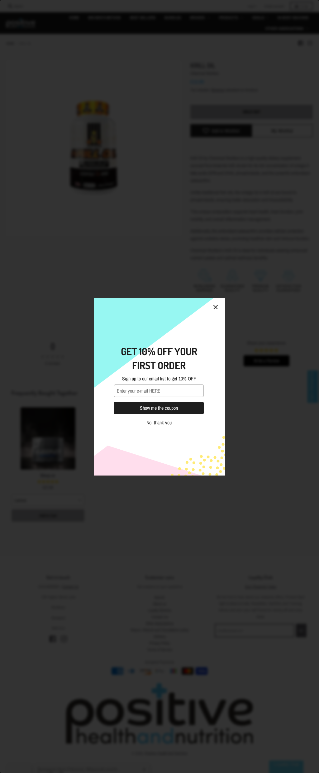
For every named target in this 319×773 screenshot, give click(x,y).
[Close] (215, 307)
